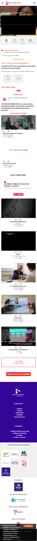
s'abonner (20, 194)
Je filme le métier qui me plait (19, 431)
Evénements (19, 413)
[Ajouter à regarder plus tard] (4, 131)
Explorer (8, 13)
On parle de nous (19, 417)
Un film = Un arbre (19, 437)
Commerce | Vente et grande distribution (17, 63)
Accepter (28, 526)
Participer (20, 435)
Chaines (19, 411)
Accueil (3, 13)
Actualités (19, 415)
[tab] (7, 40)
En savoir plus (16, 539)
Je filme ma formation (20, 433)
